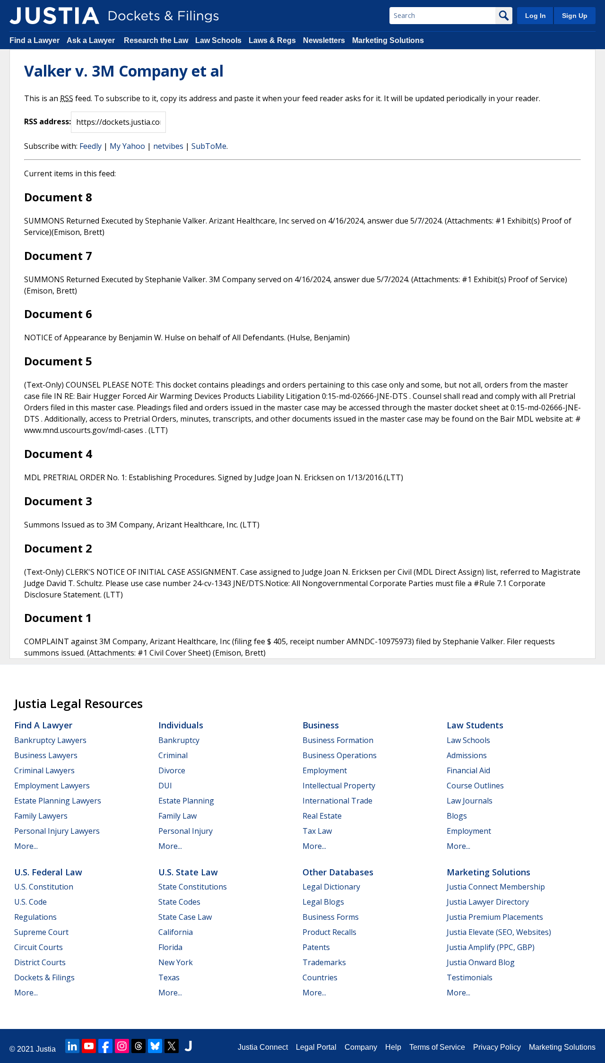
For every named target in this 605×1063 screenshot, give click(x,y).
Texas (169, 977)
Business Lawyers (46, 755)
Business (320, 725)
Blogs (457, 816)
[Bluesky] (155, 1046)
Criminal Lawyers (44, 770)
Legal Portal (316, 1047)
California (175, 932)
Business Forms (330, 917)
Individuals (180, 725)
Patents (316, 947)
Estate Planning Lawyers (57, 800)
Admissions (467, 755)
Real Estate (322, 816)
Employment (324, 770)
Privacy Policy (497, 1047)
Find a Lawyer (34, 40)
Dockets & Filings (44, 977)
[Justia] (54, 15)
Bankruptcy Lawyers (50, 740)
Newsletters (324, 40)
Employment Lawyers (52, 785)
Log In (535, 15)
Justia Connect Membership (496, 887)
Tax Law (317, 831)
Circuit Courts (38, 947)
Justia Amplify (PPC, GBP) (491, 947)
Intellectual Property (338, 785)
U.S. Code (30, 902)
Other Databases (337, 872)
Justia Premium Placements (495, 917)
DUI (165, 785)
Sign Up (575, 15)
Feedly (90, 146)
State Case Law (185, 917)
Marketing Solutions (388, 40)
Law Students (475, 725)
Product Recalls (329, 932)
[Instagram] (122, 1046)
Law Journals (470, 800)
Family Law (177, 816)
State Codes (179, 902)
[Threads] (138, 1046)
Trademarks (324, 962)
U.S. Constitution (43, 887)
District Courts (40, 962)
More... (26, 846)
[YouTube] (89, 1046)
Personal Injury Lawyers (57, 831)
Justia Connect (263, 1047)
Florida (170, 947)
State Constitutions (192, 887)
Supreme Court (41, 932)
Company (361, 1047)
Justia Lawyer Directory (488, 902)
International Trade (337, 800)
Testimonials (470, 977)
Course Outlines (475, 785)
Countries (319, 977)
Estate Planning (186, 800)
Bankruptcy (178, 740)
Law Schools (218, 40)
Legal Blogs (323, 902)
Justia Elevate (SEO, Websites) (499, 932)
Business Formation (337, 740)
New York (175, 962)
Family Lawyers (41, 816)
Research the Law (156, 40)
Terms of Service (437, 1047)
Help (393, 1047)
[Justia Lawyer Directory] (188, 1046)
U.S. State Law (188, 872)
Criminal (173, 755)
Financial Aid (468, 770)
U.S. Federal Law (48, 872)
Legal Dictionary (331, 887)
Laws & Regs (272, 40)
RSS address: (47, 121)
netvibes (168, 146)
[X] (171, 1046)
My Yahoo (127, 146)
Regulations (35, 917)
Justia (46, 1049)
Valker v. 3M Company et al (124, 70)
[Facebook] (105, 1046)
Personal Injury (185, 831)
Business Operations (339, 755)
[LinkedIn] (72, 1046)
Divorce (171, 770)
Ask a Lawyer (92, 40)
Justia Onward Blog (481, 962)
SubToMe (208, 146)
